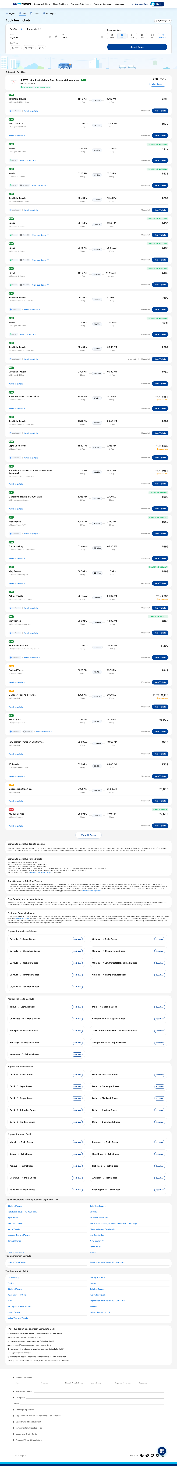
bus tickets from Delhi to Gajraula (41, 872)
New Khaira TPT (97, 1241)
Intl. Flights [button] (51, 14)
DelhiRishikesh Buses (105, 1098)
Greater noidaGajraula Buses (108, 1018)
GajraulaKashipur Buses (24, 963)
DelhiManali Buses (21, 1074)
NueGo (93, 1283)
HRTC (10, 1301)
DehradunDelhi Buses (23, 1177)
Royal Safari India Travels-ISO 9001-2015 (108, 1262)
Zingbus (11, 1283)
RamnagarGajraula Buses (24, 1042)
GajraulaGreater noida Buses (108, 951)
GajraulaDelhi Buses (104, 939)
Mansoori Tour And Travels (19, 1235)
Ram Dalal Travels (15, 1223)
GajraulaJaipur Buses (23, 939)
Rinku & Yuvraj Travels (17, 1262)
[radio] (16, 29)
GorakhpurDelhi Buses (105, 1154)
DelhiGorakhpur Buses (105, 1086)
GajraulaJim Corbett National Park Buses (114, 963)
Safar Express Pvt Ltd (17, 1295)
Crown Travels (14, 1312)
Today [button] (111, 37)
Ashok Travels (14, 1229)
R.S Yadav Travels (98, 1295)
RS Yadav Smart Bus (99, 1218)
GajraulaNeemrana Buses (24, 986)
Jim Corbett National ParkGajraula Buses (114, 1030)
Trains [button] (36, 14)
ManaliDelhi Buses (21, 1142)
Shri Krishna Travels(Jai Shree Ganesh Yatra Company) (113, 1223)
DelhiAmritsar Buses (104, 1110)
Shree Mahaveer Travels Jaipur (103, 1229)
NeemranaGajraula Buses (24, 1054)
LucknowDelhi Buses (105, 1142)
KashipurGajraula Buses (24, 1030)
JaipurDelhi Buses (21, 1154)
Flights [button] (12, 14)
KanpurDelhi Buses (21, 1166)
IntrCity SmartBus (97, 1277)
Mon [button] (132, 37)
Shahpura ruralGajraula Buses (109, 1042)
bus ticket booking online (91, 891)
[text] (88, 12)
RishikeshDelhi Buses (105, 1166)
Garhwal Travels (14, 1241)
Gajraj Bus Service (97, 1206)
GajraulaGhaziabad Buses (25, 951)
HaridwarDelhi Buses (22, 1189)
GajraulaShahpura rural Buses (109, 974)
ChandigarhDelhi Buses (106, 1189)
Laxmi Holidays (14, 1277)
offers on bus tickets (22, 918)
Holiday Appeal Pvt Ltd (100, 1312)
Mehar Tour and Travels (18, 1318)
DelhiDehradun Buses (23, 1110)
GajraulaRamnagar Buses (24, 974)
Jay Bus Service (97, 1235)
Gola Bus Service (97, 1289)
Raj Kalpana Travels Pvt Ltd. (19, 1306)
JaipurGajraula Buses (23, 1006)
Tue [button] (142, 37)
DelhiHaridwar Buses (22, 1122)
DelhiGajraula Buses (104, 1006)
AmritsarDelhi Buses (104, 1177)
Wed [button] (152, 37)
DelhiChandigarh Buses (106, 1122)
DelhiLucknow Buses (105, 1074)
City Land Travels (15, 1206)
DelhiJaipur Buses (21, 1086)
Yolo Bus (93, 1306)
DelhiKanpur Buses (21, 1098)
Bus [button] (24, 14)
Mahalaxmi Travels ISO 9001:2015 (22, 1212)
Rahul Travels (95, 1247)
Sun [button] (122, 37)
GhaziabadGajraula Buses (25, 1018)
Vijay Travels (13, 1218)
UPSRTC (93, 1212)
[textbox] (30, 37)
